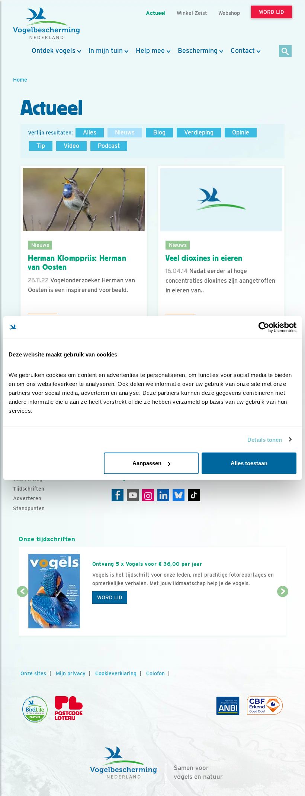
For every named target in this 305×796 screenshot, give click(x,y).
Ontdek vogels (54, 50)
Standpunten (29, 508)
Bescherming (198, 50)
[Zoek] (285, 51)
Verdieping (199, 132)
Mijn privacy (71, 673)
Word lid (109, 597)
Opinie (240, 132)
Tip (40, 145)
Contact (243, 50)
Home (20, 79)
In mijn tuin (106, 50)
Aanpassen (146, 463)
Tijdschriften (28, 489)
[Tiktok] (194, 495)
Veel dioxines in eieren (204, 258)
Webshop (229, 13)
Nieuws (125, 132)
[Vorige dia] (22, 614)
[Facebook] (117, 495)
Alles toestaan (249, 463)
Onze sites (33, 673)
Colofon (155, 673)
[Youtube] (133, 495)
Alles (89, 132)
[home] (46, 23)
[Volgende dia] (283, 614)
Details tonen (264, 439)
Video (71, 145)
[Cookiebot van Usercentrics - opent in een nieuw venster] (263, 327)
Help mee (150, 50)
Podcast (109, 145)
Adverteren (27, 498)
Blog (159, 132)
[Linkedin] (163, 495)
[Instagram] (148, 495)
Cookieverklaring (116, 673)
